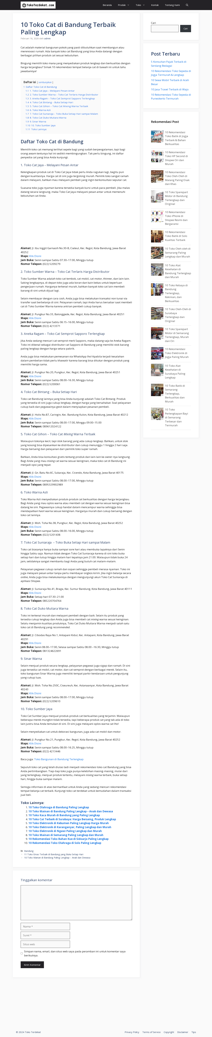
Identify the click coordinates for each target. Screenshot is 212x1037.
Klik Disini (35, 256)
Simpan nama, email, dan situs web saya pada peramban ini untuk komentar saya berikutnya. (75, 953)
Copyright (169, 1032)
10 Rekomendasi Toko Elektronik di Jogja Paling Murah (177, 353)
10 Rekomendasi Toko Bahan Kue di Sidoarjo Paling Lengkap (68, 839)
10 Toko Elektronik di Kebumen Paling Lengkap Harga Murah (69, 823)
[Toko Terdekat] (38, 5)
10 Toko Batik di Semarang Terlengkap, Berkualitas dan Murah (175, 393)
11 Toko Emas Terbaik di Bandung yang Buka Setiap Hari (53, 854)
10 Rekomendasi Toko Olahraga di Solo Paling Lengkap (65, 843)
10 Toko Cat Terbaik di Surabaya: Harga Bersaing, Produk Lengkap (72, 819)
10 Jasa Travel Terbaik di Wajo (170, 89)
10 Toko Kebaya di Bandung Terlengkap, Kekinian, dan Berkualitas (176, 293)
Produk (122, 4)
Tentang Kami (172, 4)
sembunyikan (45, 82)
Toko (138, 4)
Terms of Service (151, 1032)
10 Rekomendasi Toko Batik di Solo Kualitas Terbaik (176, 236)
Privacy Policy (132, 1032)
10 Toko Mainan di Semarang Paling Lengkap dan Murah (66, 835)
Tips (193, 1032)
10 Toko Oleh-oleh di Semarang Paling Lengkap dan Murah (178, 252)
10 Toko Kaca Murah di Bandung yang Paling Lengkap (64, 815)
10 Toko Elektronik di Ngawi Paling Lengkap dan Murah (65, 831)
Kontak (155, 4)
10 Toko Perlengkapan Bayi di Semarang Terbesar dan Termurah (176, 417)
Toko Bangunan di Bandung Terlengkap (58, 759)
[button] (187, 5)
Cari (153, 23)
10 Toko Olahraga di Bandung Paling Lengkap (59, 807)
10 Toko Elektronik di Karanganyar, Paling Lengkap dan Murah (70, 827)
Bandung (29, 850)
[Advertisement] (76, 223)
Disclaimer (182, 1032)
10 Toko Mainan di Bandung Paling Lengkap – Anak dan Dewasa (71, 811)
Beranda (107, 4)
